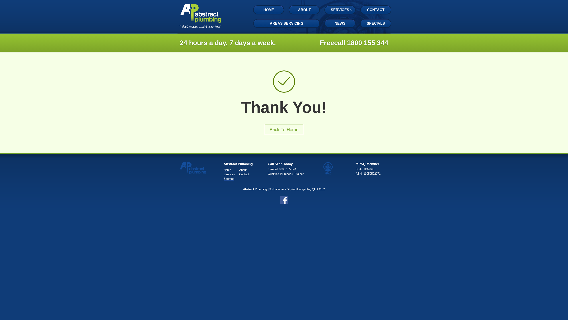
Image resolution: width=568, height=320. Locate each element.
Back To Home (284, 129)
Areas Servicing (286, 23)
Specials (376, 23)
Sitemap (229, 178)
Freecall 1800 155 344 (354, 42)
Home (268, 10)
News (340, 23)
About (304, 10)
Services (340, 10)
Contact (376, 10)
